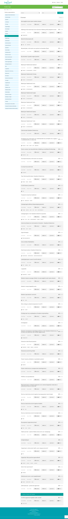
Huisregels (38, 219)
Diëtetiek (6, 33)
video (23, 200)
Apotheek (6, 19)
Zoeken (60, 12)
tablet (25, 409)
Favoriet (58, 2)
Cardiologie (7, 21)
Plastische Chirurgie (8, 94)
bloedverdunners (27, 200)
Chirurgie (6, 24)
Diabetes (6, 31)
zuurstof (26, 309)
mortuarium (24, 145)
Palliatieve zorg (7, 87)
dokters (26, 300)
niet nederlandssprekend (29, 70)
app (25, 44)
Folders (7, 9)
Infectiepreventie (7, 52)
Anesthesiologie (7, 17)
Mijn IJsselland (24, 172)
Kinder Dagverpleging (8, 61)
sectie (33, 145)
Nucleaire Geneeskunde (9, 78)
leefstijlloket (35, 463)
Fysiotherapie (7, 40)
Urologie (6, 101)
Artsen (23, 300)
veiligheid (28, 347)
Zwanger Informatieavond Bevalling (10, 106)
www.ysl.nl (38, 513)
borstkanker (31, 463)
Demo (62, 2)
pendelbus (24, 228)
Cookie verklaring (37, 515)
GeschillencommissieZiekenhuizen (38, 255)
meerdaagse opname (25, 337)
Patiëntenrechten (8, 89)
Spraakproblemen (25, 274)
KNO (6, 66)
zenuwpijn (29, 274)
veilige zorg (32, 347)
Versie (28, 24)
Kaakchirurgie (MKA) (8, 59)
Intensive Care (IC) (8, 54)
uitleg (23, 409)
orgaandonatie (36, 145)
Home (54, 2)
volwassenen (24, 463)
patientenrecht (36, 347)
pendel (27, 228)
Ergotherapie (7, 38)
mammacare (28, 463)
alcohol (28, 219)
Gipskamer (7, 47)
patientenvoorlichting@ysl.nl (34, 512)
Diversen (6, 35)
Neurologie (7, 75)
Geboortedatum (24, 347)
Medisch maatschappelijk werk (26, 238)
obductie (30, 145)
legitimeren (42, 219)
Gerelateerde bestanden (29, 494)
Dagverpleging (7, 26)
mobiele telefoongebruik (33, 219)
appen (23, 44)
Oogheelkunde (7, 82)
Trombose (31, 200)
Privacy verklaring (31, 515)
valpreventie (24, 364)
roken (23, 191)
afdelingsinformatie (25, 35)
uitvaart (27, 145)
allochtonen (34, 70)
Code (22, 24)
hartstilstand (24, 472)
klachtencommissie (25, 255)
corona (23, 309)
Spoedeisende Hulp (8, 99)
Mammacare (7, 73)
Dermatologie (7, 28)
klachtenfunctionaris (30, 255)
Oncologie (6, 80)
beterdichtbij (28, 44)
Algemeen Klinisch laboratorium (10, 14)
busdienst (30, 228)
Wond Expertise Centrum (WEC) (10, 103)
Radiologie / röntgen (8, 96)
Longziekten (7, 68)
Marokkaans (24, 70)
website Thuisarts (25, 503)
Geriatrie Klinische (8, 45)
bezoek (23, 219)
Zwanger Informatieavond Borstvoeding (11, 108)
